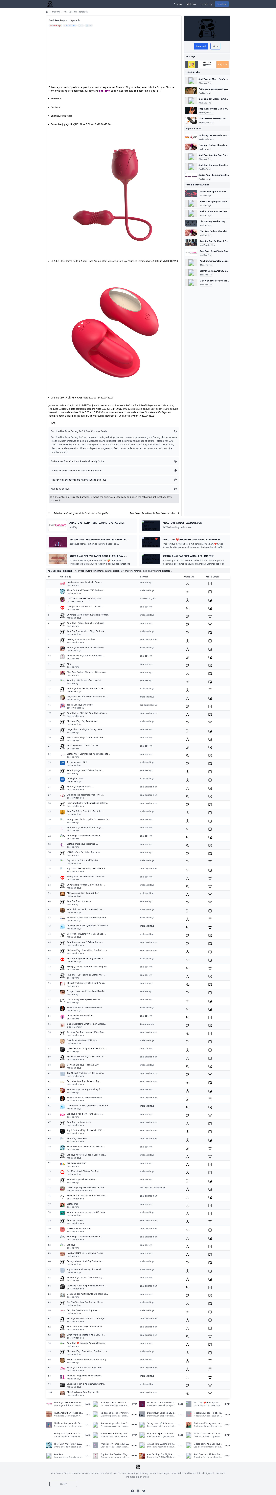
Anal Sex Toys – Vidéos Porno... (81, 1179)
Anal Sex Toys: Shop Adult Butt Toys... (85, 827)
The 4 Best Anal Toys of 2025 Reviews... (85, 590)
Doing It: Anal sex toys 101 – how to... (85, 606)
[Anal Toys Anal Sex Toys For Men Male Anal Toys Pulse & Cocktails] (191, 156)
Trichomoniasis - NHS (77, 762)
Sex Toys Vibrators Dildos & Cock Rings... (86, 1154)
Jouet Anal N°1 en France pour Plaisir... (85, 1253)
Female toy (206, 4)
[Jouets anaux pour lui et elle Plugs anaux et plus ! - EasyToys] (191, 193)
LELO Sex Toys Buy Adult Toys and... (84, 852)
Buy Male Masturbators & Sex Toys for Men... (88, 614)
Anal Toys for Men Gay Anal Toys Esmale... (87, 713)
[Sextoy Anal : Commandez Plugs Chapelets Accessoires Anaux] (191, 176)
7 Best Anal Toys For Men (79, 1228)
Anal (69, 663)
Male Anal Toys (205, 83)
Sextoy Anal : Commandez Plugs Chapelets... (88, 753)
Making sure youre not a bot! (81, 639)
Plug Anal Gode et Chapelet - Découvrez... (87, 672)
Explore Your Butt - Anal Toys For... (83, 860)
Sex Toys (71, 1244)
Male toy (191, 4)
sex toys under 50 (75, 707)
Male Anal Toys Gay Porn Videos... (83, 721)
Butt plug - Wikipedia (77, 1138)
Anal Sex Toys (204, 93)
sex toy (63, 1484)
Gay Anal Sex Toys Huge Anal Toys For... (86, 1032)
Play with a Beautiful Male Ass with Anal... (87, 696)
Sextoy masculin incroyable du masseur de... (88, 819)
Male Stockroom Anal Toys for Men (83, 1392)
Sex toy (178, 4)
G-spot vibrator (74, 1026)
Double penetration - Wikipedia (82, 1040)
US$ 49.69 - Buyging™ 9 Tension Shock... (86, 933)
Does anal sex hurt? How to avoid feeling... (87, 1293)
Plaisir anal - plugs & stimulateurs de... (86, 737)
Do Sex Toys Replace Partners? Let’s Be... (86, 1187)
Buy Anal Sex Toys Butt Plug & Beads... (85, 655)
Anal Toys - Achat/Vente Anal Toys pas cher (153, 513)
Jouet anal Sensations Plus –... (81, 1015)
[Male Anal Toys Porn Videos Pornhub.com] (191, 282)
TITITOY (207, 65)
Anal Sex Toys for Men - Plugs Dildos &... (86, 631)
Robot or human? (75, 1220)
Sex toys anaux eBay (76, 1163)
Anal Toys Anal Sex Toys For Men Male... (86, 688)
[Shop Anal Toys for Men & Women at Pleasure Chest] (191, 110)
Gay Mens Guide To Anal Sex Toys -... (84, 1171)
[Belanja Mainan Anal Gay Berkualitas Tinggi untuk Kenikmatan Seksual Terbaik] (191, 272)
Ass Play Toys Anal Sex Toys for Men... (85, 1302)
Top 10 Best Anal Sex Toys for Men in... (85, 1073)
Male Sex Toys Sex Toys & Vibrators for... (86, 1056)
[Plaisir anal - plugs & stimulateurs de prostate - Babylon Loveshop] (191, 203)
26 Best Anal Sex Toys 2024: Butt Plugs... (86, 983)
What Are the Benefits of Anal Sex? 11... (86, 1334)
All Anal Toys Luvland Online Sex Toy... (85, 1277)
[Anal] (191, 166)
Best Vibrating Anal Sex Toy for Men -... (85, 958)
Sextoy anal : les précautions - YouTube (86, 876)
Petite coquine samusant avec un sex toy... (87, 1359)
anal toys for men (75, 642)
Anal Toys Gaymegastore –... (80, 786)
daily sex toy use (75, 601)
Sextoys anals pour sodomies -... (82, 843)
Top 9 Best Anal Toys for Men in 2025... (85, 1130)
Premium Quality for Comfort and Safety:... (87, 803)
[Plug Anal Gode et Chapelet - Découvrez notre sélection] (191, 147)
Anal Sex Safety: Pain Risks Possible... (85, 811)
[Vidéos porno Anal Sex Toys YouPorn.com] (191, 213)
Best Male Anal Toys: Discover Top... (84, 1081)
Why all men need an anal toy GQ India (86, 1212)
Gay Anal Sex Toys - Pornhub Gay (82, 1064)
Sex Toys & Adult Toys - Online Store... (85, 1113)
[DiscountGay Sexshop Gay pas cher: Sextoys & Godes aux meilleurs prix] (191, 223)
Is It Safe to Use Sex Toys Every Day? (84, 598)
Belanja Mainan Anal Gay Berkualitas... (85, 1261)
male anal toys (74, 593)
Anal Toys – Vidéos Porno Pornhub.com (85, 623)
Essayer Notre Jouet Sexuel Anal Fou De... (87, 991)
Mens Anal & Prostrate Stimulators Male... (87, 1195)
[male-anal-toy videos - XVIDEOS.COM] (191, 100)
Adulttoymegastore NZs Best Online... (85, 770)
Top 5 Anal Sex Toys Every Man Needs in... (87, 868)
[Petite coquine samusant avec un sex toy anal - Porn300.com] (191, 90)
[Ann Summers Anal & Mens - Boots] (191, 262)
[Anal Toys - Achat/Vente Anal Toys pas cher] (191, 252)
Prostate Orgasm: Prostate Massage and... (87, 917)
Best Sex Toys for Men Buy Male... (83, 1310)
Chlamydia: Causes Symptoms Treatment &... (88, 925)
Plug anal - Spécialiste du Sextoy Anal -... (86, 974)
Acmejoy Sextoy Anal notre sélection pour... (87, 966)
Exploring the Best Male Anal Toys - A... (86, 794)
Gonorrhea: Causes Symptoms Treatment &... (88, 1105)
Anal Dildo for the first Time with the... (85, 909)
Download (222, 4)
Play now (222, 64)
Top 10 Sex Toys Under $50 (80, 704)
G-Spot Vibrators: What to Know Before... (86, 1023)
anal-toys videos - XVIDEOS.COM (82, 745)
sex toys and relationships (79, 1190)
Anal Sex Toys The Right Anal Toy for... (85, 1089)
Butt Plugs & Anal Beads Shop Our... (84, 835)
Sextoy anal (72, 1203)
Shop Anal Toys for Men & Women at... (85, 1007)
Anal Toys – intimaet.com (79, 1122)
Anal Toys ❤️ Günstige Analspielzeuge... (86, 1343)
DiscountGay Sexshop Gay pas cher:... (85, 999)
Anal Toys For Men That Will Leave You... (86, 647)
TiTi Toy (207, 62)
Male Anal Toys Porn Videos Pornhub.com (87, 950)
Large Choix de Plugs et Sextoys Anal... (85, 729)
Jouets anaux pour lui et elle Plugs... (84, 582)
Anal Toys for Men (206, 113)
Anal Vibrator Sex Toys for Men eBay (84, 1326)
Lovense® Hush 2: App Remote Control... (86, 1048)
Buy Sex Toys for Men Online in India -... (86, 884)
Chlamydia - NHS (75, 778)
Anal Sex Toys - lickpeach (76, 11)
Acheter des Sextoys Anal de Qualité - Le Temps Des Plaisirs (82, 513)
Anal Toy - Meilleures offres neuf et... (84, 680)
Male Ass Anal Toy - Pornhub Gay (83, 893)
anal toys (56, 11)
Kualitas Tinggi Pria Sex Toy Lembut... (85, 1375)
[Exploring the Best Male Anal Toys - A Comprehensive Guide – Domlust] (191, 137)
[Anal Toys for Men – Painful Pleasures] (191, 80)
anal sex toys (73, 585)
